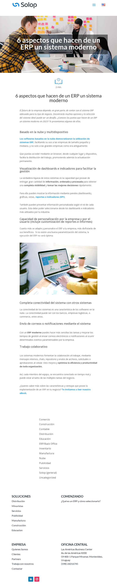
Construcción (46, 424)
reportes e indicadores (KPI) (50, 196)
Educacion (17, 530)
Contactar (17, 568)
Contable (44, 429)
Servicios (44, 468)
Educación (45, 439)
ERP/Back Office (48, 443)
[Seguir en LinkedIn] (30, 579)
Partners (16, 559)
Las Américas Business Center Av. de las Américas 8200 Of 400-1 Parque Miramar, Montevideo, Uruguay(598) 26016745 (82, 556)
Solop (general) (48, 472)
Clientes (16, 554)
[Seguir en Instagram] (36, 579)
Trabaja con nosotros (23, 563)
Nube (42, 458)
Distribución (46, 434)
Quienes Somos (20, 549)
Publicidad (45, 463)
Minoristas (17, 506)
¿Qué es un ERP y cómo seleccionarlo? (80, 501)
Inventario (45, 448)
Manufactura (46, 453)
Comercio (44, 419)
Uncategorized (47, 477)
